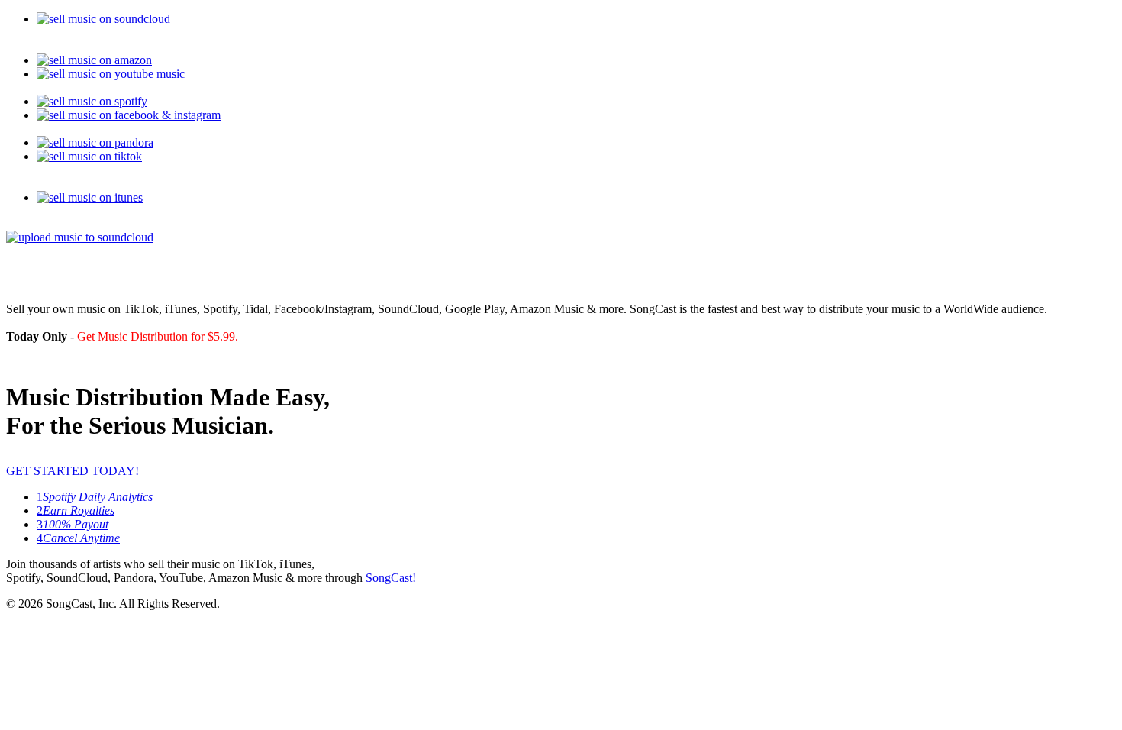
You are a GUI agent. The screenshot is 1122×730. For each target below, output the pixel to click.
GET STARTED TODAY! (72, 470)
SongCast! (391, 577)
